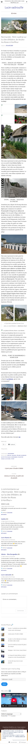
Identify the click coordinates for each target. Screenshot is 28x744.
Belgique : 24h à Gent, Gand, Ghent (17, 650)
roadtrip (20, 457)
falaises (14, 455)
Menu (15, 13)
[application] (14, 700)
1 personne (9, 512)
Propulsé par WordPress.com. (10, 727)
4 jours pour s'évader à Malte (15, 634)
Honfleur (23, 455)
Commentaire (20, 610)
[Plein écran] (25, 706)
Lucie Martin (5, 537)
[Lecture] (3, 706)
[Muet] (22, 706)
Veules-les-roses (5, 458)
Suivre (4, 684)
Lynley (3, 519)
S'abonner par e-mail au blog (10, 669)
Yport (12, 458)
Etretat (9, 455)
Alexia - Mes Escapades (9, 554)
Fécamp (19, 455)
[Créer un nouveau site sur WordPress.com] (14, 1)
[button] (7, 108)
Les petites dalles (6, 457)
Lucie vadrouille (14, 7)
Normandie (11, 453)
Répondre (4, 514)
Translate (13, 716)
